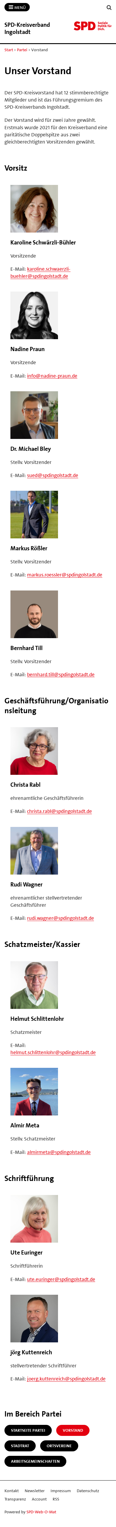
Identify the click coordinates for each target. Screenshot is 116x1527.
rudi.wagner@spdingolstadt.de (60, 918)
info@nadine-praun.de (52, 376)
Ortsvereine (59, 1445)
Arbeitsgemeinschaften (35, 1461)
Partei (22, 49)
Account (39, 1499)
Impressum (61, 1490)
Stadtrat (20, 1445)
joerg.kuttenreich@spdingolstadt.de (66, 1378)
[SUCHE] (109, 7)
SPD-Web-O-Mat (41, 1511)
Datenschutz (88, 1490)
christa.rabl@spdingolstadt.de (59, 811)
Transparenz (15, 1499)
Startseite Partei (28, 1430)
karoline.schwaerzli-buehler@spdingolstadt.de (40, 272)
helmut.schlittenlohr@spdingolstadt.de (53, 1052)
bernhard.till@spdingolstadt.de (61, 674)
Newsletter (35, 1490)
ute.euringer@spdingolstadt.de (61, 1279)
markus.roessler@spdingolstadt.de (64, 574)
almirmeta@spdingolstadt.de (59, 1152)
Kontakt (11, 1490)
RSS (56, 1499)
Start (8, 49)
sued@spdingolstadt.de (52, 475)
